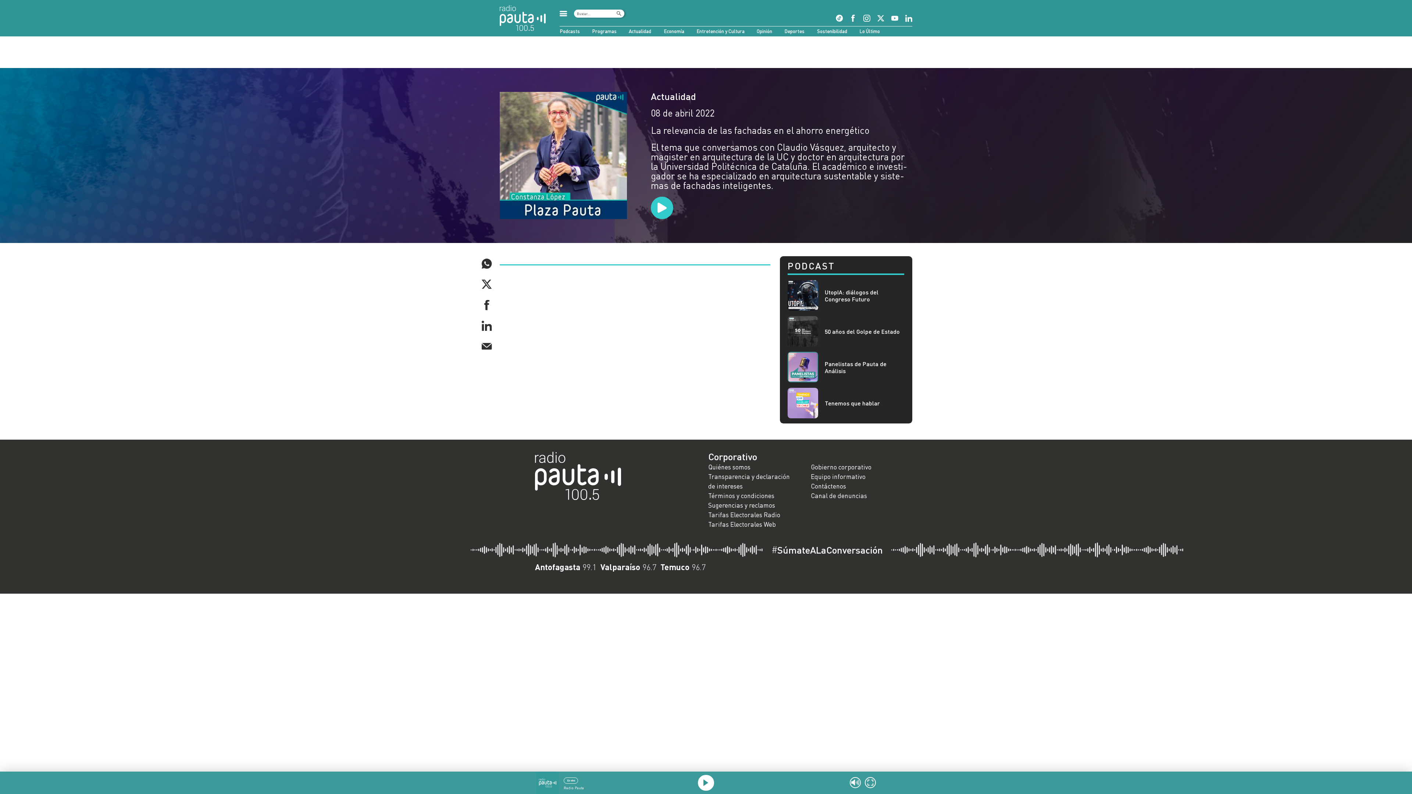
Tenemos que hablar (852, 403)
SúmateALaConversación (827, 550)
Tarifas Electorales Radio (744, 515)
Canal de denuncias (839, 496)
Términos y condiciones (741, 496)
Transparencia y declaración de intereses (749, 481)
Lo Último (869, 31)
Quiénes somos (729, 467)
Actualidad (640, 31)
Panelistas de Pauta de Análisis (856, 367)
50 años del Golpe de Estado (862, 331)
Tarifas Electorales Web (742, 524)
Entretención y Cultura (720, 31)
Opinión (764, 31)
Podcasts (570, 31)
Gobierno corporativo (841, 467)
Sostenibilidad (832, 31)
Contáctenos (828, 486)
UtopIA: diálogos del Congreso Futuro (851, 296)
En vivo (571, 780)
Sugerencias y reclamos (741, 505)
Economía (674, 31)
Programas (604, 31)
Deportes (794, 31)
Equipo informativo (838, 476)
